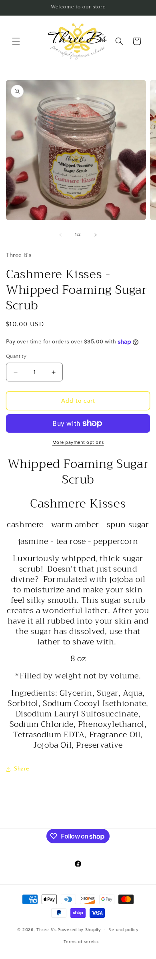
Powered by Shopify (79, 929)
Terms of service (82, 941)
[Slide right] (95, 235)
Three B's (46, 929)
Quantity (16, 356)
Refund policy (123, 929)
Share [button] (21, 769)
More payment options (78, 442)
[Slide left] (60, 235)
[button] (16, 41)
